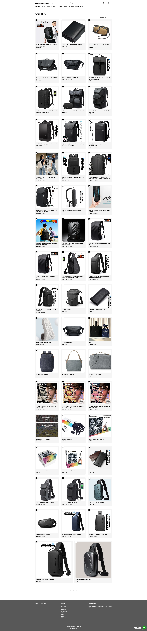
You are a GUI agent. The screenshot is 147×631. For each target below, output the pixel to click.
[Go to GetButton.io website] (144, 629)
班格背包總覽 (63, 606)
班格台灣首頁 (37, 6)
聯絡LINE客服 (64, 612)
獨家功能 (54, 6)
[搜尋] (71, 3)
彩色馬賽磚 (60, 6)
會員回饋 (65, 6)
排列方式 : (102, 17)
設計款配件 (49, 6)
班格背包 (43, 6)
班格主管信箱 (63, 617)
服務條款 (62, 614)
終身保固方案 (71, 6)
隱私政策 (62, 616)
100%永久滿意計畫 (64, 611)
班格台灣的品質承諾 (79, 6)
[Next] (76, 590)
